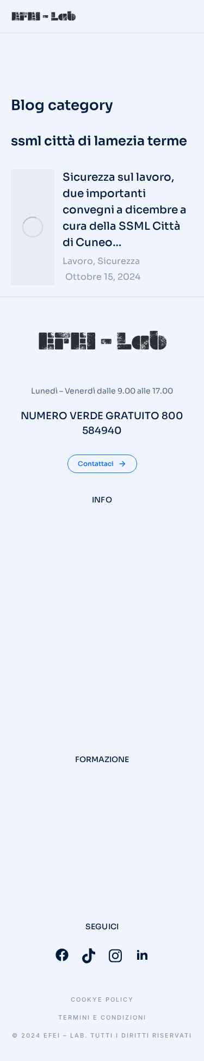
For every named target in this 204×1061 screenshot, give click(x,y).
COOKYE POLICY (102, 999)
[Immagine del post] (32, 227)
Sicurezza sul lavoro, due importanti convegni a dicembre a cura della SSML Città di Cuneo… (125, 209)
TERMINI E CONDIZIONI (102, 1017)
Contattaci (96, 463)
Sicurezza (118, 261)
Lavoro (78, 261)
